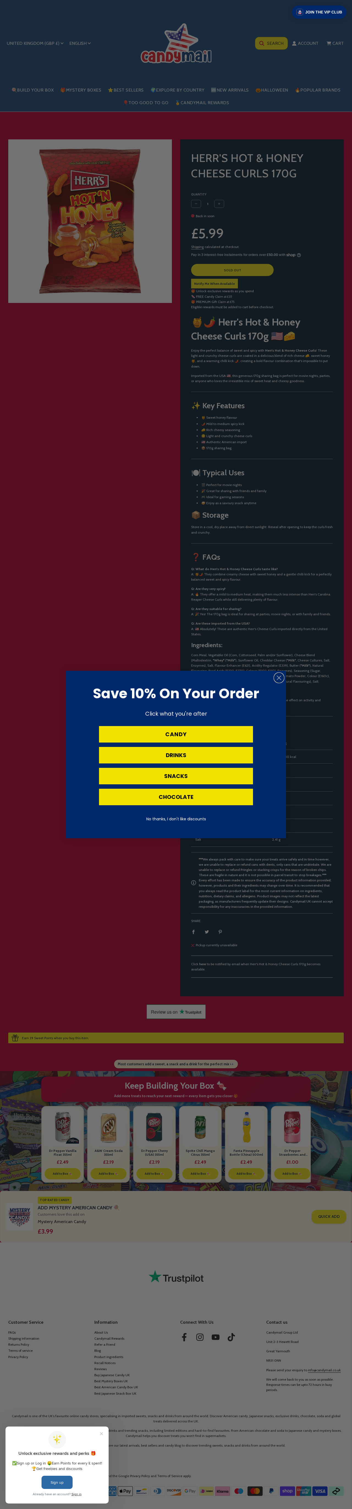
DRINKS (176, 755)
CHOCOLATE (176, 797)
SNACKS (176, 776)
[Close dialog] (279, 678)
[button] (319, 12)
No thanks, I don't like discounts (176, 819)
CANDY (176, 734)
